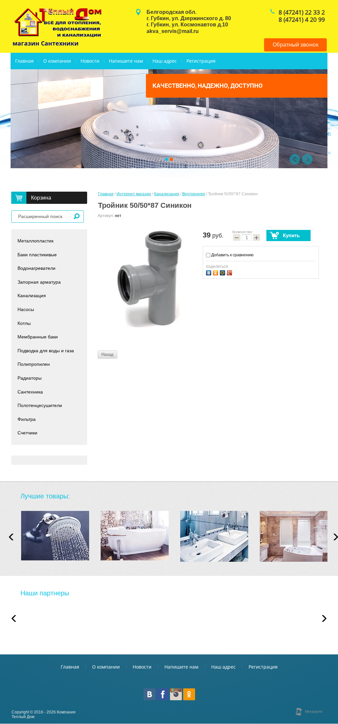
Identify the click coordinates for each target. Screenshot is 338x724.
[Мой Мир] (223, 271)
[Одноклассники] (216, 271)
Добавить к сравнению (232, 255)
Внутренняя (193, 194)
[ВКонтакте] (209, 271)
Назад (107, 354)
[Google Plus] (230, 271)
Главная (106, 194)
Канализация (166, 194)
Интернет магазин (134, 194)
